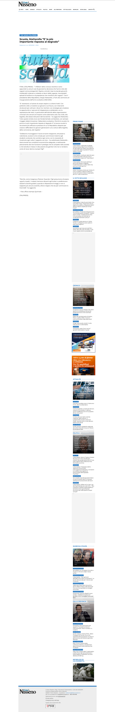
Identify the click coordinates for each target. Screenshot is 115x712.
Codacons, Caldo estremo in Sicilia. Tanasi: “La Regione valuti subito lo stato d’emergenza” (82, 223)
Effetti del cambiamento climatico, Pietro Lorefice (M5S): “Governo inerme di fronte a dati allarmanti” (82, 318)
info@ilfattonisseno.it (63, 694)
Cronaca (32, 9)
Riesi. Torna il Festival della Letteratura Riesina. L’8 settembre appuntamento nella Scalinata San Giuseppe (82, 645)
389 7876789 (73, 694)
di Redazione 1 (77, 194)
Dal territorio (58, 9)
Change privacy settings (52, 700)
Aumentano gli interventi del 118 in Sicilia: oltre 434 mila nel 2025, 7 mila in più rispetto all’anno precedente (83, 229)
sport (50, 9)
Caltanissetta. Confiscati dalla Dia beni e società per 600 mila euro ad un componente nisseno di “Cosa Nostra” (83, 156)
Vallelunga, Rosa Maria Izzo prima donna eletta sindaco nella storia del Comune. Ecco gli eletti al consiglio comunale (83, 587)
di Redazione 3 (77, 562)
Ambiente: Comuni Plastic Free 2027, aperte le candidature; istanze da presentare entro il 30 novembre (83, 311)
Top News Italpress (28, 35)
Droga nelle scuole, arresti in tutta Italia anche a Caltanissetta (82, 323)
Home (27, 9)
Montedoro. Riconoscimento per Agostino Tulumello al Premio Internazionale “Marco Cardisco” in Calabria (82, 628)
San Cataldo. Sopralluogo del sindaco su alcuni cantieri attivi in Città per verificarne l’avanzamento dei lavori (83, 479)
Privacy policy (49, 698)
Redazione (22, 45)
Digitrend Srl (61, 696)
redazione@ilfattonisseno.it (72, 693)
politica (45, 9)
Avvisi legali (83, 9)
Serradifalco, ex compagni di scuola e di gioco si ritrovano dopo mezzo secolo (83, 572)
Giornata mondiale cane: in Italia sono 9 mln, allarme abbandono (83, 404)
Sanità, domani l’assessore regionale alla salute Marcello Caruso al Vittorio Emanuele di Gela (83, 428)
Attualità (38, 9)
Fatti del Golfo (67, 9)
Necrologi (75, 9)
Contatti (90, 9)
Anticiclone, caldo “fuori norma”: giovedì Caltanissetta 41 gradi (82, 329)
